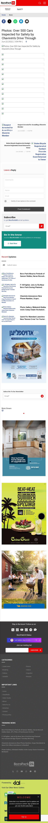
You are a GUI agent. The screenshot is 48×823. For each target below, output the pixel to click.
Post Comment (24, 209)
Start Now (13, 243)
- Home (4, 691)
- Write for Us (6, 705)
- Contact (4, 711)
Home (4, 15)
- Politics (4, 673)
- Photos (28, 666)
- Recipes (28, 676)
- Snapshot (28, 673)
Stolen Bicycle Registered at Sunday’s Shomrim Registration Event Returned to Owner (17, 146)
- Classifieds (6, 694)
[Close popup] (38, 796)
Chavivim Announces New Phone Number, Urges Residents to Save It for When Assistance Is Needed (23, 744)
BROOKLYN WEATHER (22, 9)
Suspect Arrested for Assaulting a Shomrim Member (32, 126)
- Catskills (5, 676)
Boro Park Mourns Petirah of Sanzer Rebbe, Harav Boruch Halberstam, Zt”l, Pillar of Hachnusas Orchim (22, 731)
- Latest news (6, 666)
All (4, 265)
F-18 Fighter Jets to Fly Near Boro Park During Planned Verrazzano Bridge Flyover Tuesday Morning (21, 737)
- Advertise (5, 708)
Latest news (12, 265)
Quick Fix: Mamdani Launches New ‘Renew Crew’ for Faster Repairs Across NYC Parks (32, 319)
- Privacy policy (6, 715)
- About (4, 701)
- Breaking (5, 670)
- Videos (28, 670)
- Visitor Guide (6, 698)
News (11, 15)
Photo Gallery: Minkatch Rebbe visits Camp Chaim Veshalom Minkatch (33, 309)
